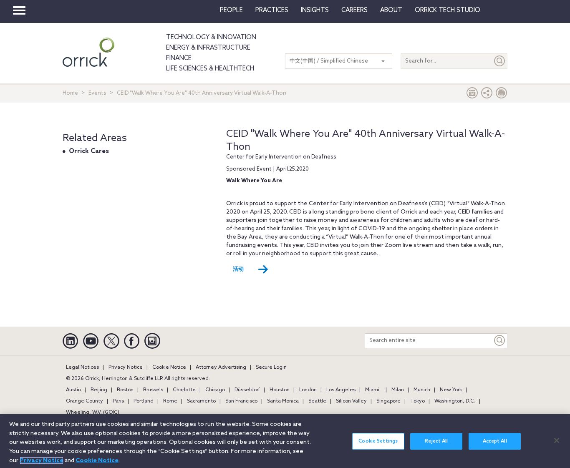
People (231, 10)
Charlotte (184, 390)
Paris (118, 401)
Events (97, 93)
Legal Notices (82, 367)
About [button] (391, 10)
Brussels (153, 390)
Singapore (388, 401)
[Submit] (499, 61)
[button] (487, 95)
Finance (179, 58)
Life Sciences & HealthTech (210, 69)
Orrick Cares (89, 151)
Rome (170, 401)
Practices (271, 10)
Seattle (317, 401)
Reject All (436, 441)
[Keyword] (499, 340)
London (308, 390)
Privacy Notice (125, 367)
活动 (238, 269)
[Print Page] (501, 95)
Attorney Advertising (221, 367)
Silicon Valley (351, 401)
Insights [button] (315, 10)
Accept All (495, 441)
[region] (285, 441)
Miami (372, 390)
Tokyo (417, 401)
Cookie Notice (169, 367)
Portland (144, 401)
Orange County (84, 401)
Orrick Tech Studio (447, 10)
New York (451, 390)
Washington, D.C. (454, 401)
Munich (422, 390)
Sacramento (201, 401)
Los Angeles (341, 390)
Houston (280, 390)
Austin (73, 390)
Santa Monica (283, 401)
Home (70, 93)
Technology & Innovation (211, 37)
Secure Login (271, 367)
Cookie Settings (378, 441)
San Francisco (241, 401)
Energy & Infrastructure (208, 48)
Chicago (215, 390)
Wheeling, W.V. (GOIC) (92, 412)
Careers (354, 10)
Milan (397, 390)
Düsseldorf (247, 390)
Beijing (99, 390)
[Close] (556, 440)
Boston (125, 390)
